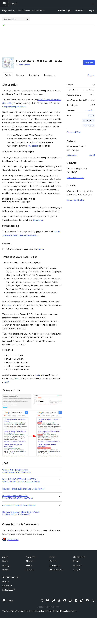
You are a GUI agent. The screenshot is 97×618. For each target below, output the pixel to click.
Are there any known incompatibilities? (19, 505)
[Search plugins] (27, 19)
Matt (5, 581)
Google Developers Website (14, 106)
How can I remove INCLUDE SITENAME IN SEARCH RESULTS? (17, 496)
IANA (7, 382)
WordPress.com (10, 577)
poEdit (8, 305)
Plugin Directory (8, 11)
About (5, 557)
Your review (72, 155)
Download (89, 63)
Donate (77, 565)
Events (76, 561)
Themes (29, 561)
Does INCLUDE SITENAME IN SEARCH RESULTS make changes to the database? (21, 480)
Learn (52, 557)
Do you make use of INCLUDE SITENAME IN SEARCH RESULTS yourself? (21, 513)
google (91, 116)
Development (50, 75)
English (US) (90, 110)
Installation (34, 75)
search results (89, 125)
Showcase (30, 557)
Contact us (38, 220)
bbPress (7, 585)
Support (91, 75)
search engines (88, 120)
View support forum (75, 177)
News (4, 561)
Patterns (29, 569)
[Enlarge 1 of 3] (28, 397)
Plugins (29, 565)
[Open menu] (93, 3)
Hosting (5, 565)
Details (8, 75)
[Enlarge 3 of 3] (59, 413)
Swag (77, 569)
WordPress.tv (57, 569)
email (41, 249)
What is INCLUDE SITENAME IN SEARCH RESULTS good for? (16, 471)
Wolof (10, 600)
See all (92, 155)
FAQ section (33, 146)
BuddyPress (8, 590)
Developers (55, 565)
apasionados (24, 65)
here (38, 375)
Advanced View (74, 132)
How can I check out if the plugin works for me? (23, 489)
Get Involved (79, 557)
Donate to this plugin (76, 200)
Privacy (5, 569)
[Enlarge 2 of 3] (59, 397)
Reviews (20, 75)
